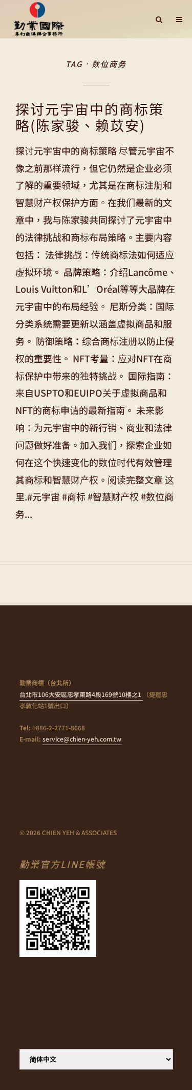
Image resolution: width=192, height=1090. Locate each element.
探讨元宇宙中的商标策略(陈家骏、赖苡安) (89, 117)
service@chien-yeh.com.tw (81, 738)
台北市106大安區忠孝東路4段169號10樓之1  (81, 694)
